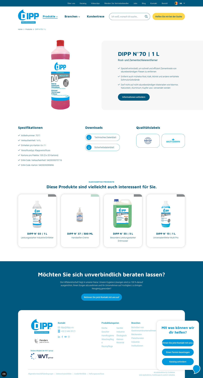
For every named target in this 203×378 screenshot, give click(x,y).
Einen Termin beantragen (178, 352)
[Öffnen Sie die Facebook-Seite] (62, 337)
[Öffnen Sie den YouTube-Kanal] (65, 337)
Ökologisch (121, 335)
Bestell (165, 3)
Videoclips (95, 3)
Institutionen (137, 345)
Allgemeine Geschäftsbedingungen (40, 374)
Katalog (83, 3)
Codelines (171, 372)
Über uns (71, 3)
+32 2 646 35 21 (68, 331)
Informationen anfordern (133, 97)
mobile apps (156, 375)
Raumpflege (107, 346)
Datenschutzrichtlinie (63, 374)
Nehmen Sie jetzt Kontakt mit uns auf (101, 297)
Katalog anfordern (177, 361)
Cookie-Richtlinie (80, 374)
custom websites (169, 375)
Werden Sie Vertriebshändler (116, 3)
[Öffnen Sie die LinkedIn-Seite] (59, 337)
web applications (145, 375)
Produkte (49, 16)
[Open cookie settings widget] (4, 374)
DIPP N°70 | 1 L (40, 29)
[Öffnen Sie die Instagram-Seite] (69, 337)
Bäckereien (136, 334)
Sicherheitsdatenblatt (104, 147)
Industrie (120, 332)
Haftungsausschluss (96, 374)
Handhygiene (108, 335)
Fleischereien (137, 338)
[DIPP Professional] (28, 16)
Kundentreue (95, 16)
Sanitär (119, 328)
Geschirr (105, 332)
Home (20, 29)
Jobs (135, 3)
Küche (104, 328)
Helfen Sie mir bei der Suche (168, 16)
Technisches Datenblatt (105, 137)
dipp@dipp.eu (67, 327)
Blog (144, 3)
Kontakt (153, 3)
